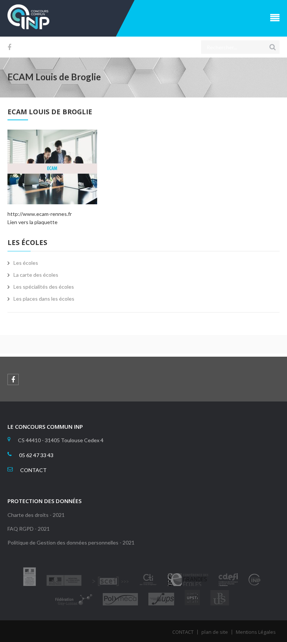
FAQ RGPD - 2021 (28, 528)
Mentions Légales (256, 632)
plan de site (214, 632)
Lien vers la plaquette (32, 222)
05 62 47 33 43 (36, 455)
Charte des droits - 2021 (36, 515)
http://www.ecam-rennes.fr (39, 214)
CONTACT (33, 470)
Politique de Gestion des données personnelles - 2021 (71, 542)
